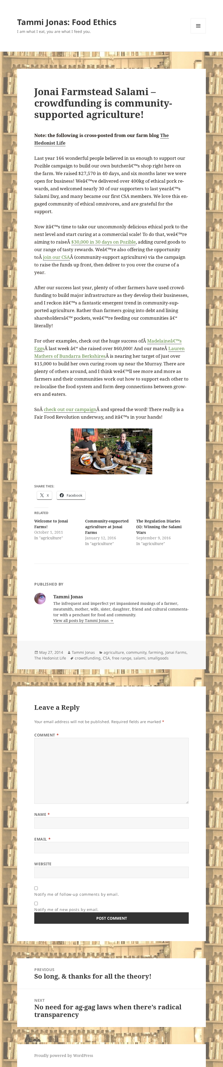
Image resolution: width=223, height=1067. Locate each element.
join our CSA (56, 257)
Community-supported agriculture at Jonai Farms (107, 526)
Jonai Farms (176, 652)
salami (139, 658)
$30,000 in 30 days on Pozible (103, 242)
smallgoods (158, 658)
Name (42, 814)
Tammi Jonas (83, 652)
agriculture (114, 652)
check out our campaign (70, 409)
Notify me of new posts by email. (66, 909)
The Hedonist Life (50, 658)
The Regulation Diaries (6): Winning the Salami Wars (159, 526)
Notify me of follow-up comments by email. (76, 894)
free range (121, 658)
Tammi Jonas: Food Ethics (66, 22)
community (136, 652)
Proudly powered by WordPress (63, 1055)
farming (155, 652)
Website (43, 863)
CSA (106, 658)
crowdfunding (88, 658)
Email (42, 839)
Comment (46, 735)
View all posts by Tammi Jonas (81, 620)
